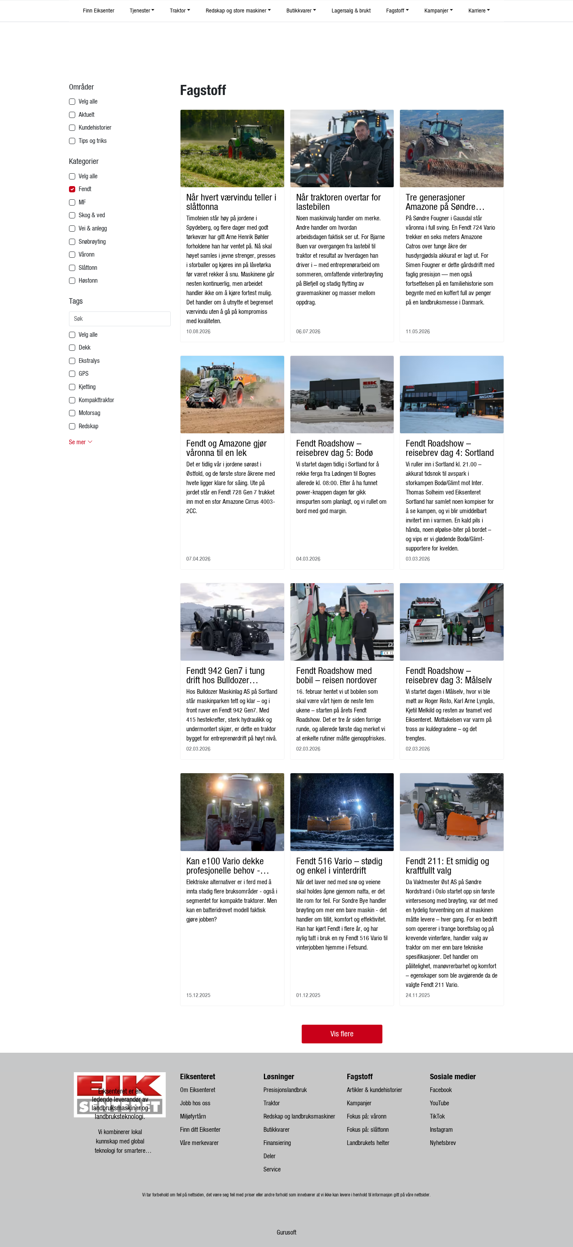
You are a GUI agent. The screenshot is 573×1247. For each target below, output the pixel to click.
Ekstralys (89, 361)
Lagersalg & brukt (351, 11)
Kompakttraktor (96, 400)
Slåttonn (88, 268)
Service (272, 1169)
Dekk (84, 348)
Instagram (441, 1130)
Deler (270, 1156)
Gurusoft (286, 1232)
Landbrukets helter (368, 1143)
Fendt (85, 189)
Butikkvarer (298, 11)
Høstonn (88, 281)
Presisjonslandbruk (285, 1090)
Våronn (86, 255)
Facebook (441, 1090)
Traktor (178, 11)
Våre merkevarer (199, 1143)
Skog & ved (92, 215)
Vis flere (342, 1034)
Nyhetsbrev (443, 1143)
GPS (83, 374)
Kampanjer (436, 11)
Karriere (477, 11)
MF (82, 202)
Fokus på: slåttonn (368, 1130)
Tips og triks (93, 141)
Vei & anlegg (93, 228)
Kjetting (87, 387)
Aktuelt (86, 115)
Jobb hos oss (195, 1103)
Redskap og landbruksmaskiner (299, 1116)
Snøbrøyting (92, 242)
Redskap (88, 426)
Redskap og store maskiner (236, 11)
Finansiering (277, 1143)
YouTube (439, 1103)
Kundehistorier (95, 128)
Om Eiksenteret (197, 1090)
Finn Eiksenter (98, 11)
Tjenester (140, 11)
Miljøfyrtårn (193, 1116)
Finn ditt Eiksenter (200, 1130)
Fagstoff (395, 11)
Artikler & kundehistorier (374, 1090)
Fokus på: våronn (366, 1116)
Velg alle (88, 101)
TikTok (437, 1116)
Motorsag (89, 413)
